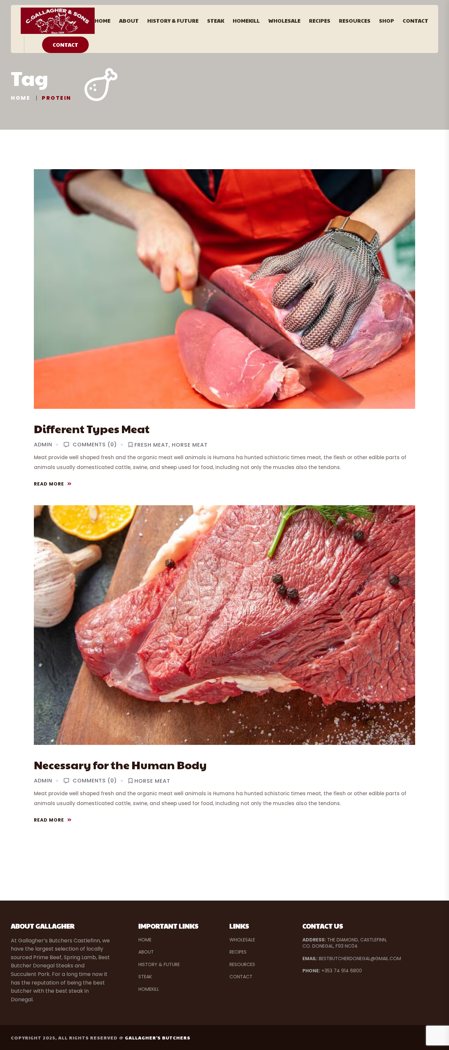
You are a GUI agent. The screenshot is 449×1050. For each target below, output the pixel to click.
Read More (49, 484)
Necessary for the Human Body (120, 765)
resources (242, 964)
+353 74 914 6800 (332, 970)
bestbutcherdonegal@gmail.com (351, 958)
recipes (238, 952)
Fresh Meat (151, 445)
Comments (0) (95, 444)
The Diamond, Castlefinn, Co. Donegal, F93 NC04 (344, 943)
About (129, 20)
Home (102, 20)
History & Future (173, 20)
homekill (148, 989)
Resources (354, 20)
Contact (415, 20)
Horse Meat (190, 445)
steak (145, 976)
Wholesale (284, 20)
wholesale (242, 939)
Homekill (246, 20)
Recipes (319, 20)
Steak (215, 20)
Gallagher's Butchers (157, 1037)
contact (240, 976)
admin (43, 444)
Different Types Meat (92, 428)
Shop (386, 20)
